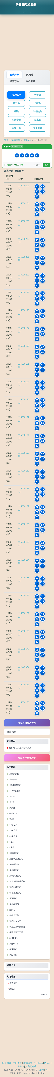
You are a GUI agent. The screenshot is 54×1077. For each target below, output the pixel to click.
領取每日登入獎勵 (27, 723)
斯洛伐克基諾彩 (16, 859)
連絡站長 (11, 732)
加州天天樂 (14, 774)
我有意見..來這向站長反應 (20, 748)
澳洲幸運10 (14, 904)
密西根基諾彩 (15, 887)
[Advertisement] (27, 40)
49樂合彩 (16, 120)
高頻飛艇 (13, 955)
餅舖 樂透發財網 (26, 4)
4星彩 (16, 111)
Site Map (38, 1063)
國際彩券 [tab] (14, 81)
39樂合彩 (37, 111)
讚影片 (12, 989)
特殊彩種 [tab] (30, 81)
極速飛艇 (13, 949)
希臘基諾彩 (14, 864)
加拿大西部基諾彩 (17, 881)
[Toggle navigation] (27, 10)
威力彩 (16, 103)
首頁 (6, 140)
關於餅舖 (6, 1063)
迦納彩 (12, 910)
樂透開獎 (15, 140)
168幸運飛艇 (14, 791)
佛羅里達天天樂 (16, 932)
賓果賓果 (37, 128)
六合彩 (12, 796)
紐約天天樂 (14, 915)
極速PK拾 (13, 938)
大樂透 (37, 95)
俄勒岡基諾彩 (15, 785)
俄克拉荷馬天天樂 (17, 927)
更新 (46, 165)
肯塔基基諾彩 (15, 893)
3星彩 (38, 103)
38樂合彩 (16, 128)
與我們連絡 (30, 1066)
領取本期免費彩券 (27, 758)
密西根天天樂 (15, 921)
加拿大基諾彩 (15, 876)
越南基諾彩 (14, 853)
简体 (47, 1070)
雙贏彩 (37, 120)
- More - (43, 994)
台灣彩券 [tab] (14, 74)
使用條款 (17, 1063)
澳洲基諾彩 (14, 870)
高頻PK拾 (13, 944)
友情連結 (27, 1063)
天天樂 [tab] (29, 74)
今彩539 (16, 95)
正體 (41, 1070)
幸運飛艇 (13, 898)
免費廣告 (13, 983)
